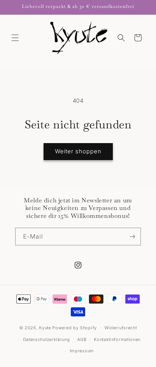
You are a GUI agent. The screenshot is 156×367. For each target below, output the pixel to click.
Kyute (45, 327)
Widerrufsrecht (121, 327)
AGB (81, 339)
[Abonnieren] (132, 236)
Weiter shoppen (78, 151)
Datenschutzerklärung (46, 339)
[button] (15, 37)
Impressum (82, 350)
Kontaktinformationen (117, 339)
